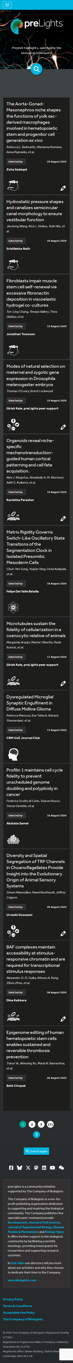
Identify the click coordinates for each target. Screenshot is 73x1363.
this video (18, 1263)
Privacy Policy (13, 1299)
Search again (38, 1151)
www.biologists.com (22, 1280)
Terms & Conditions (17, 1306)
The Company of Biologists (23, 1319)
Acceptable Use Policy (19, 1312)
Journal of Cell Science (44, 1222)
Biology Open (54, 1232)
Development (17, 1222)
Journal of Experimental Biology (30, 1227)
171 (50, 1124)
